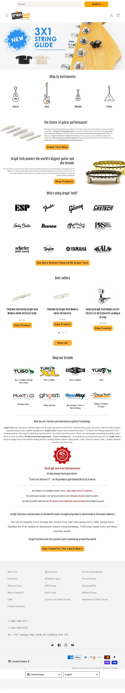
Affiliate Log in (52, 579)
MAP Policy (51, 586)
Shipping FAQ (89, 586)
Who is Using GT (16, 592)
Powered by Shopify (109, 668)
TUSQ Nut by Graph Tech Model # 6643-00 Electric (62, 311)
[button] (7, 15)
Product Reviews (16, 606)
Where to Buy (14, 586)
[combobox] (49, 4)
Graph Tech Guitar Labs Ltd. (90, 668)
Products (12, 579)
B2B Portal (50, 592)
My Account (51, 572)
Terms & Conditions (92, 572)
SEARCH (96, 4)
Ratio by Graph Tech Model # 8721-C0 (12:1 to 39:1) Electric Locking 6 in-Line (103, 313)
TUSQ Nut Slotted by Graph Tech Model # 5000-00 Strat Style (22, 311)
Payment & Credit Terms (95, 599)
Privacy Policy (89, 579)
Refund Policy (89, 592)
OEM (10, 599)
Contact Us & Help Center (58, 599)
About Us (12, 572)
